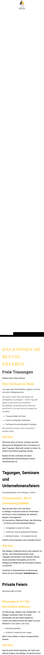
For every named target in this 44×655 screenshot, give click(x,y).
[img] (22, 173)
